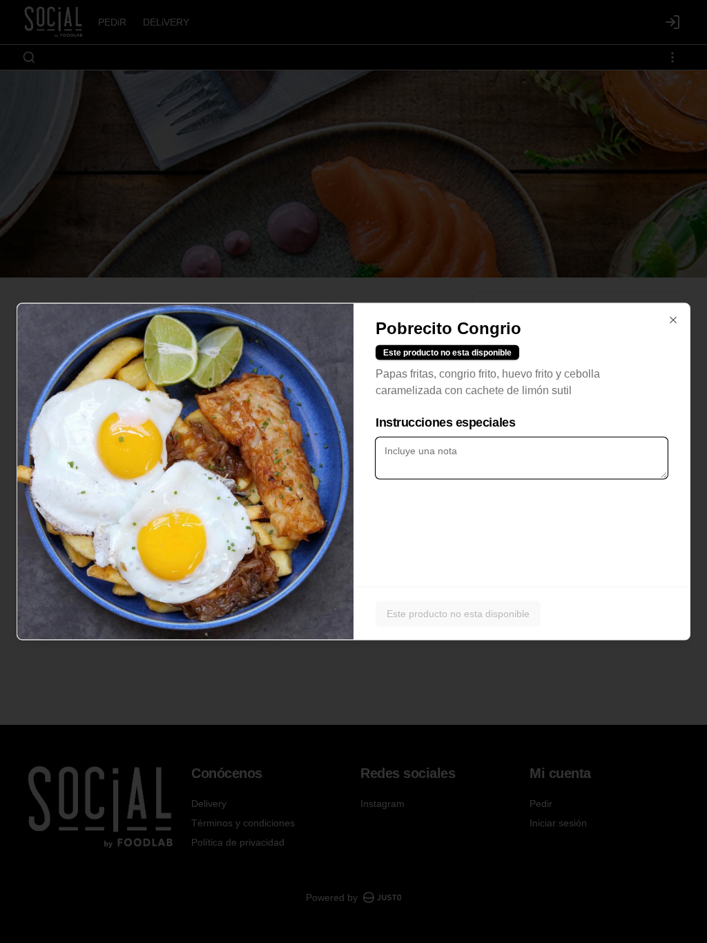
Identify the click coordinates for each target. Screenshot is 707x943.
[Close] (673, 320)
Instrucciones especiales (445, 422)
